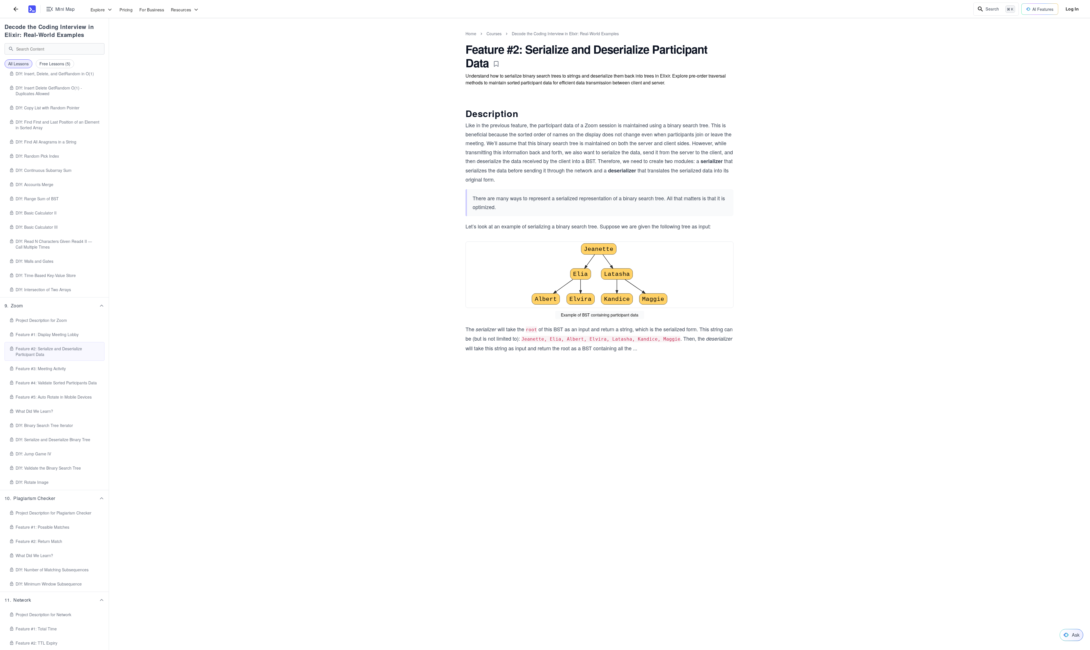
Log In (1072, 9)
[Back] (16, 9)
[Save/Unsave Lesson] (496, 63)
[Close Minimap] (109, 39)
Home (471, 33)
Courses (494, 33)
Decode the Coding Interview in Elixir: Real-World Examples (49, 30)
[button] (54, 306)
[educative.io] (32, 9)
